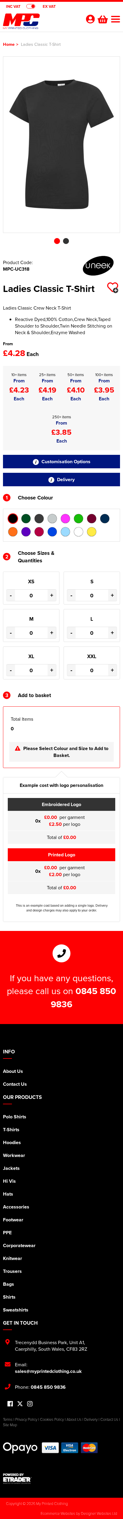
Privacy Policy (26, 1419)
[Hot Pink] (65, 518)
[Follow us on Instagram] (30, 1404)
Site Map (10, 1424)
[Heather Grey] (52, 518)
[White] (78, 531)
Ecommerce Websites (58, 1513)
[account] (90, 19)
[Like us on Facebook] (10, 1404)
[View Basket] (102, 19)
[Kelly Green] (78, 518)
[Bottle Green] (25, 518)
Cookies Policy (52, 1419)
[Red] (39, 531)
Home (9, 44)
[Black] (12, 518)
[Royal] (52, 531)
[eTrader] (61, 1478)
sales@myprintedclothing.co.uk (48, 1371)
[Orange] (12, 531)
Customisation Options (65, 461)
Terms (8, 1419)
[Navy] (104, 518)
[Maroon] (91, 518)
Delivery (65, 479)
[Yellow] (91, 531)
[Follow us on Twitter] (20, 1404)
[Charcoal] (39, 518)
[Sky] (65, 531)
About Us (13, 1071)
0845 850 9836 (48, 1387)
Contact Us (15, 1084)
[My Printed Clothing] (40, 23)
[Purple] (25, 531)
